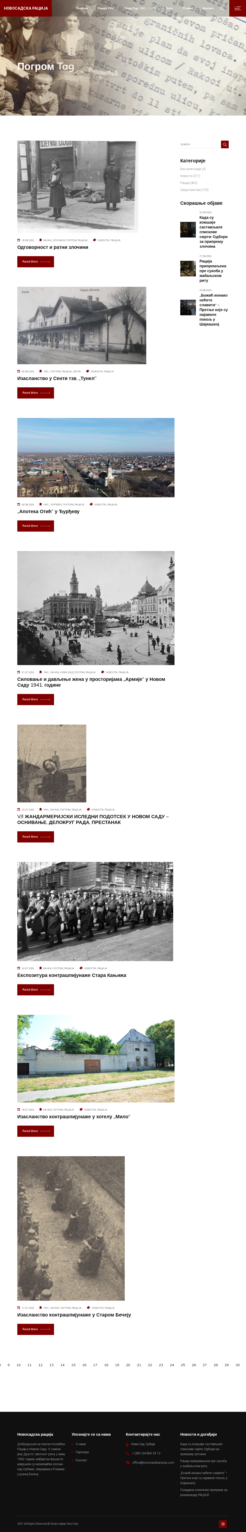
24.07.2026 (28, 968)
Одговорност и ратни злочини (52, 247)
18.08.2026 (28, 240)
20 (128, 1365)
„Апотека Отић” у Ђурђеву (48, 511)
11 (29, 1365)
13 (51, 1365)
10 (19, 1365)
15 (73, 1365)
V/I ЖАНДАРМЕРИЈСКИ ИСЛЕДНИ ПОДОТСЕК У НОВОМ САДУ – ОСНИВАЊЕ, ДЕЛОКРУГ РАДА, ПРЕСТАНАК (93, 819)
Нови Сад (66, 672)
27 (205, 1365)
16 (84, 1365)
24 (172, 1365)
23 (161, 1365)
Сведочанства (190, 190)
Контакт (81, 1460)
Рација (83, 240)
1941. (46, 371)
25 (183, 1365)
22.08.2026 (205, 212)
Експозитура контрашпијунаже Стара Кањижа (71, 975)
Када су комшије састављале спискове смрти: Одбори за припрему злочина (213, 232)
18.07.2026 (28, 1109)
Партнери (82, 1452)
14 (62, 1365)
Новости (104, 240)
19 (117, 1365)
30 (238, 1365)
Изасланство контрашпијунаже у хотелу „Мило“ (73, 1116)
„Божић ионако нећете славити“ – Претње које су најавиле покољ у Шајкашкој (213, 309)
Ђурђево (56, 504)
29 (227, 1365)
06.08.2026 (28, 371)
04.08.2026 (28, 504)
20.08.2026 (205, 290)
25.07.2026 (28, 809)
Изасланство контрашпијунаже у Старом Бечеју (74, 1315)
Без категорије (190, 169)
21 (139, 1365)
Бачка (47, 240)
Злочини (59, 240)
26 (194, 1365)
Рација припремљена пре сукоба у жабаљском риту (212, 271)
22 (150, 1365)
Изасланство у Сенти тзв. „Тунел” (56, 378)
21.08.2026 (205, 256)
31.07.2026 (28, 672)
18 (106, 1365)
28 (216, 1365)
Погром (71, 240)
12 (40, 1365)
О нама (81, 1444)
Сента (77, 371)
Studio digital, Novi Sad (64, 1523)
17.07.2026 (28, 1307)
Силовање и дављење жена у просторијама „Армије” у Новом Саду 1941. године (91, 682)
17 (95, 1365)
